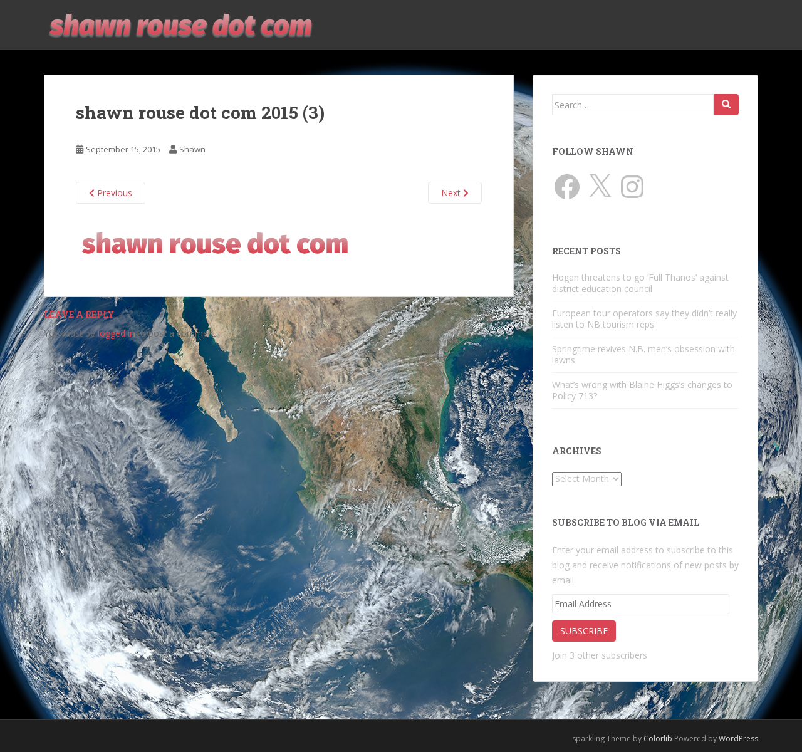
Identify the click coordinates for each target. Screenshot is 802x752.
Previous (113, 193)
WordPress (738, 738)
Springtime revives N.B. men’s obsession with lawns (643, 354)
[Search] (726, 104)
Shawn (192, 149)
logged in (116, 333)
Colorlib (657, 738)
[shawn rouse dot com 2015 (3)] (214, 243)
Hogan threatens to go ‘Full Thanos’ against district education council (640, 283)
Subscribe (584, 631)
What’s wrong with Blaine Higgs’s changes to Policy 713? (642, 390)
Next (452, 193)
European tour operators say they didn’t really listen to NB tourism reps (644, 318)
